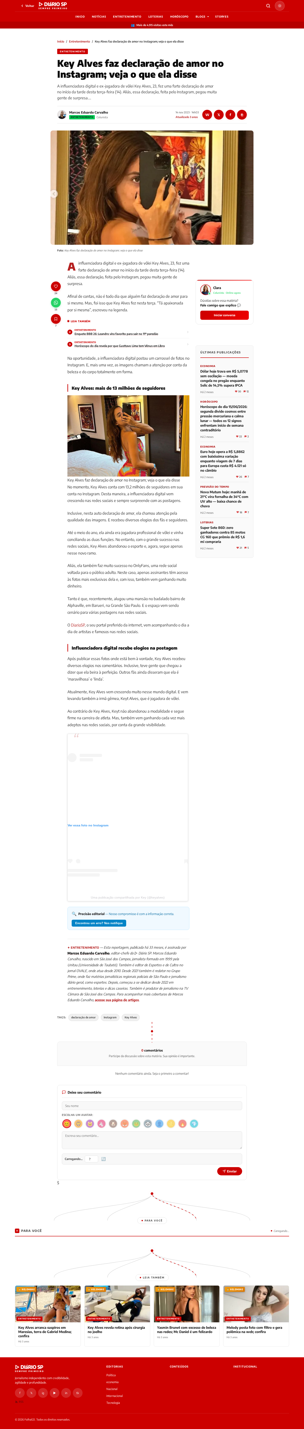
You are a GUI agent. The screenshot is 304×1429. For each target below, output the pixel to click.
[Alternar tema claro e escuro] (280, 6)
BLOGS (200, 16)
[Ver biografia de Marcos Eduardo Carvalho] (62, 114)
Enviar (232, 1171)
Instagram (110, 1017)
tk (77, 1393)
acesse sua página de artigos (117, 1000)
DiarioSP (78, 624)
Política (111, 1375)
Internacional (114, 1396)
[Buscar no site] (268, 6)
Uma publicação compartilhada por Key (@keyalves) (128, 897)
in (66, 1393)
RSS (21, 1401)
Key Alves (131, 1017)
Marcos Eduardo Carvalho (88, 112)
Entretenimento (127, 16)
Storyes (222, 16)
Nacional (112, 1389)
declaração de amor (83, 1017)
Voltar (29, 6)
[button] (224, 302)
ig (43, 1393)
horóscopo (179, 16)
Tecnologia (113, 1403)
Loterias (155, 16)
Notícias (99, 16)
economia (112, 1382)
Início (60, 41)
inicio (80, 16)
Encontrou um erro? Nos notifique (99, 923)
